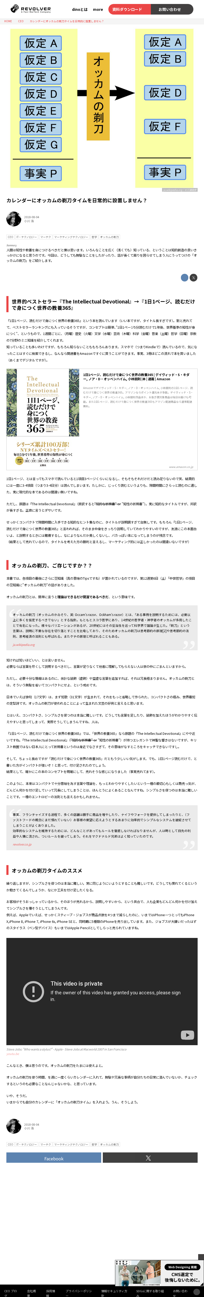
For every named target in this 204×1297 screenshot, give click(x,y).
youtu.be (12, 1054)
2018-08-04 (31, 217)
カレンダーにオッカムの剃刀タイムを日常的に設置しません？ (76, 200)
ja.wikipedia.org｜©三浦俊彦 (179, 190)
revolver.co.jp (22, 844)
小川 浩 (29, 221)
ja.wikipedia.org (24, 644)
